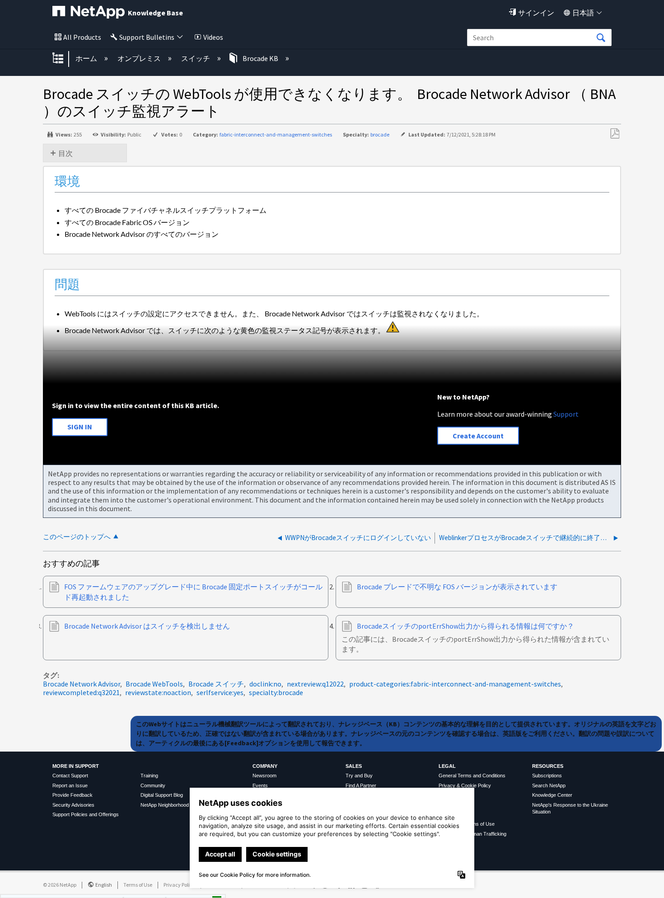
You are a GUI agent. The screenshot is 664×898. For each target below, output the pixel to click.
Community (152, 785)
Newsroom (264, 775)
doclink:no (265, 683)
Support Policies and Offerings (85, 814)
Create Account (478, 435)
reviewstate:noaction (158, 692)
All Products (82, 37)
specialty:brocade (276, 692)
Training (149, 775)
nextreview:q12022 (315, 683)
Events (260, 785)
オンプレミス (139, 58)
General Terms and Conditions (472, 775)
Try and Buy (359, 775)
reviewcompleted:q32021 (81, 692)
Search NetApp (549, 785)
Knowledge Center (552, 795)
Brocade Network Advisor (81, 683)
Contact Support (70, 775)
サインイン (536, 12)
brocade (379, 134)
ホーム (86, 58)
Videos (213, 37)
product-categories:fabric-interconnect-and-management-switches (455, 683)
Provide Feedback (72, 795)
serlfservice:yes (219, 692)
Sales (354, 766)
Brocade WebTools (154, 683)
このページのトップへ (77, 536)
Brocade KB (260, 58)
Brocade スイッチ (216, 683)
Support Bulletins (146, 37)
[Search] (600, 38)
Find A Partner (361, 785)
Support (566, 413)
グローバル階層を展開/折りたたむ (63, 59)
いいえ (185, 888)
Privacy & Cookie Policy (465, 785)
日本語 (583, 12)
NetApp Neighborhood (164, 805)
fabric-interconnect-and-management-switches (276, 134)
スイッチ (196, 58)
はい (139, 888)
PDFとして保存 (614, 133)
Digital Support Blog (161, 795)
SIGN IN (79, 426)
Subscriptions (547, 775)
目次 (65, 153)
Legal (447, 766)
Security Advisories (73, 805)
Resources (547, 766)
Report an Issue (70, 785)
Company (265, 766)
